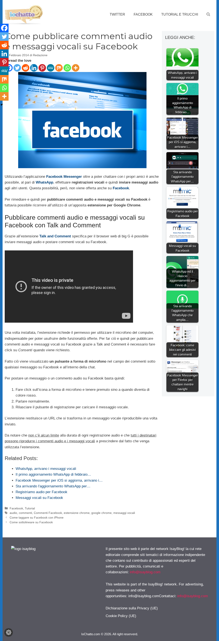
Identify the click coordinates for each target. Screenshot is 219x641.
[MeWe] (50, 68)
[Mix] (59, 68)
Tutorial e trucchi (179, 14)
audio (13, 513)
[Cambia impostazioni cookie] (8, 632)
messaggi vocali (124, 513)
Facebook (143, 14)
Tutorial (30, 508)
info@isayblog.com (145, 572)
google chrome (101, 513)
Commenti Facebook (48, 513)
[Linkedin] (34, 68)
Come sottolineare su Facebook (31, 522)
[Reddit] (25, 68)
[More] (75, 68)
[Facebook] (4, 28)
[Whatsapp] (67, 68)
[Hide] (1, 104)
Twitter (117, 14)
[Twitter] (17, 68)
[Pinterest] (42, 68)
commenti (25, 513)
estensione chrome (77, 513)
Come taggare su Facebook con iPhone (37, 517)
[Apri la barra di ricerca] (208, 14)
